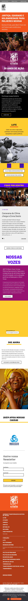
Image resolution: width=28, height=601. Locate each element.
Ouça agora (8, 296)
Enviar (13, 480)
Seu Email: (5, 472)
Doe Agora (6, 529)
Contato (5, 524)
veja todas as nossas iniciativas (14, 170)
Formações (6, 538)
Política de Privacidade (9, 552)
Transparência (7, 568)
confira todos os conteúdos (14, 248)
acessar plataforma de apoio (11, 362)
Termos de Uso (7, 564)
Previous (7, 165)
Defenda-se (6, 527)
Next (20, 165)
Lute (4, 540)
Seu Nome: (6, 467)
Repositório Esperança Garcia (11, 559)
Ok (8, 599)
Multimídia (5, 533)
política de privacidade (15, 486)
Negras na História (8, 544)
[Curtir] (2, 238)
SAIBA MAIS (6, 114)
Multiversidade (7, 542)
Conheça (5, 522)
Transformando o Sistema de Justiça (13, 566)
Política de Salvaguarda (10, 554)
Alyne (4, 517)
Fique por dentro (7, 531)
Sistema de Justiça (8, 561)
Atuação (5, 520)
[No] (26, 596)
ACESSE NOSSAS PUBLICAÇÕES (14, 175)
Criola (3, 7)
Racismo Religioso (8, 557)
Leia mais (23, 238)
